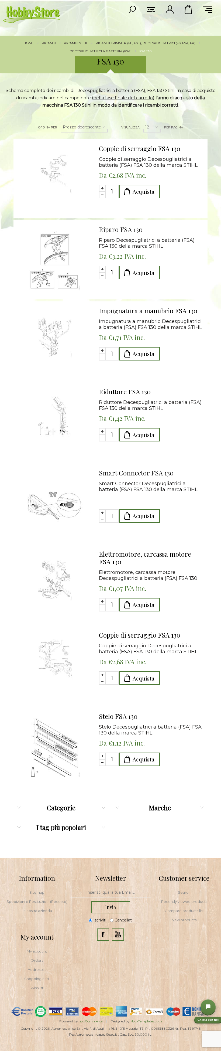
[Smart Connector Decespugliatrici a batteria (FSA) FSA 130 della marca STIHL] (54, 504)
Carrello (188, 9)
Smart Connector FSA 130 (136, 473)
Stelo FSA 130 (118, 716)
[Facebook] (103, 934)
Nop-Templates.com (146, 1021)
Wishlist (36, 988)
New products (184, 920)
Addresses (37, 969)
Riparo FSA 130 (121, 229)
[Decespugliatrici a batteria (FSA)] (54, 180)
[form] (110, 892)
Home (28, 43)
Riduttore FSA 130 (125, 391)
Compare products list (184, 911)
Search (184, 892)
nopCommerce (90, 1021)
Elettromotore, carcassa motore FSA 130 (145, 557)
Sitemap (36, 892)
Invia (110, 907)
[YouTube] (118, 934)
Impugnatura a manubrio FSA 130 (148, 310)
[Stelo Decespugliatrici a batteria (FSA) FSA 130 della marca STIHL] (54, 747)
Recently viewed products (184, 901)
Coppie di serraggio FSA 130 (139, 148)
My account (37, 951)
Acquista (143, 191)
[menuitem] (37, 892)
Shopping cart (36, 979)
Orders (37, 960)
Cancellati (124, 920)
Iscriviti (99, 920)
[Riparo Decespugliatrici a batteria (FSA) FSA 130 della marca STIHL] (54, 261)
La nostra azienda (37, 911)
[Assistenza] (208, 1007)
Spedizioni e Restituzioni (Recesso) (36, 901)
